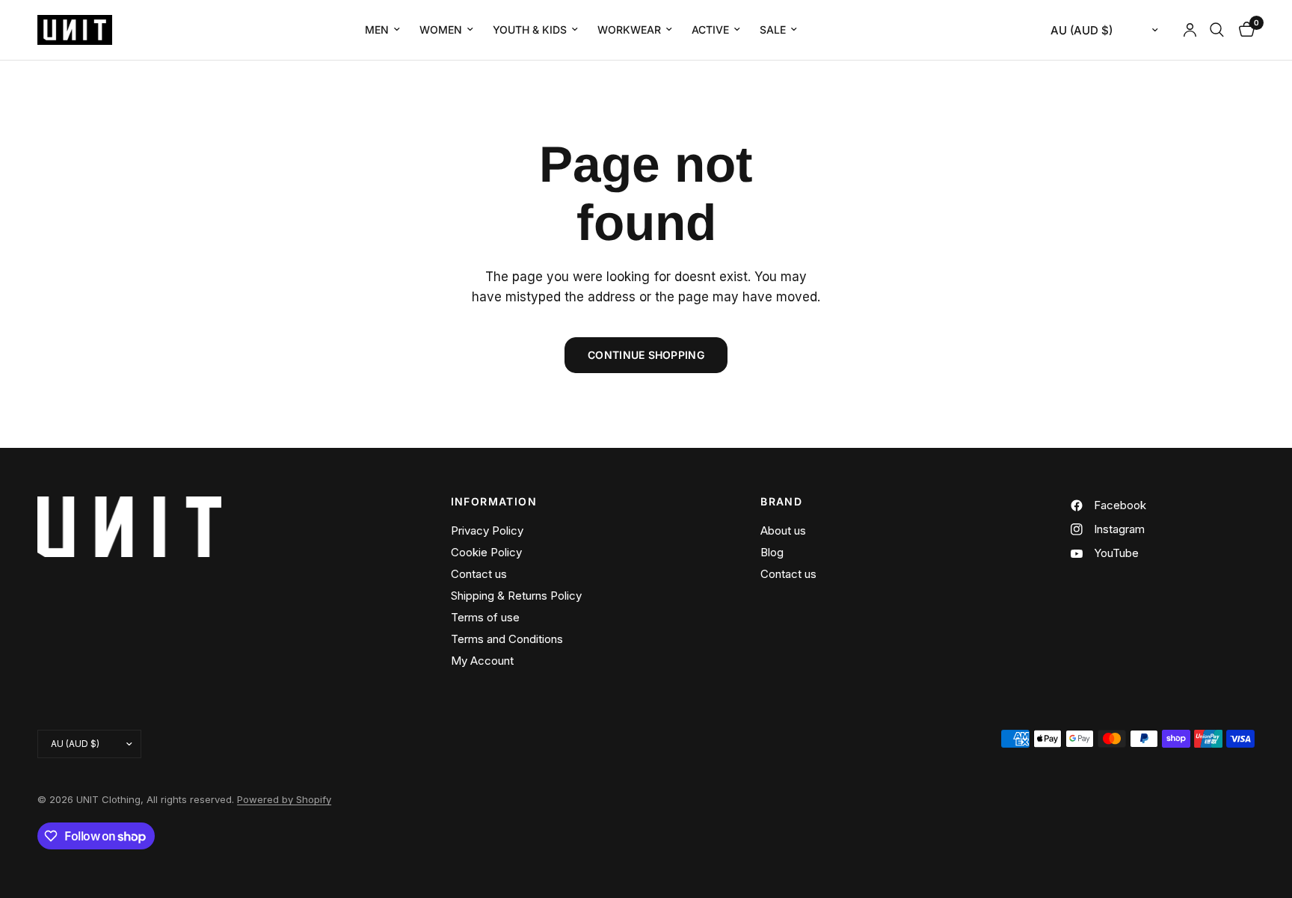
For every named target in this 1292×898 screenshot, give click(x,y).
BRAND (781, 501)
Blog (772, 552)
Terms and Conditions (507, 639)
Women (440, 29)
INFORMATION (494, 501)
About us (783, 530)
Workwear (629, 29)
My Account (482, 660)
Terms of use (485, 617)
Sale (773, 29)
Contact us (479, 574)
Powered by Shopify (284, 799)
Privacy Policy (487, 530)
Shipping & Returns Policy (516, 595)
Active (710, 29)
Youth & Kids (530, 29)
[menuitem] (382, 30)
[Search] (1216, 30)
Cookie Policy (486, 552)
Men (377, 29)
